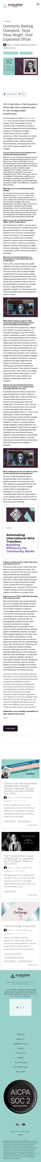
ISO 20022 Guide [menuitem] (20, 1067)
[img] (19, 94)
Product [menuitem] (20, 1034)
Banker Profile (26, 53)
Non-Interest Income (13, 954)
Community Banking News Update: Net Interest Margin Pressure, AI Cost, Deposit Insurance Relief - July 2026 (20, 788)
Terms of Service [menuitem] (25, 1131)
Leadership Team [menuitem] (20, 1044)
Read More (32, 825)
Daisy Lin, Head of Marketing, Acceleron (21, 45)
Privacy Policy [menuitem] (14, 1131)
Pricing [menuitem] (20, 1048)
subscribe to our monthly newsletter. (24, 995)
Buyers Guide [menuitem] (20, 1062)
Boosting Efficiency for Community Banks (20, 548)
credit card (20, 195)
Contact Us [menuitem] (20, 1053)
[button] (38, 4)
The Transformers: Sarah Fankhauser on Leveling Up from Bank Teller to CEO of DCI (19, 859)
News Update (10, 821)
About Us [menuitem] (20, 1039)
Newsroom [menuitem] (20, 1072)
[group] (15, 94)
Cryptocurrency (24, 821)
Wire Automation (10, 53)
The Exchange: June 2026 (19, 926)
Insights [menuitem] (20, 1058)
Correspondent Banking (14, 957)
